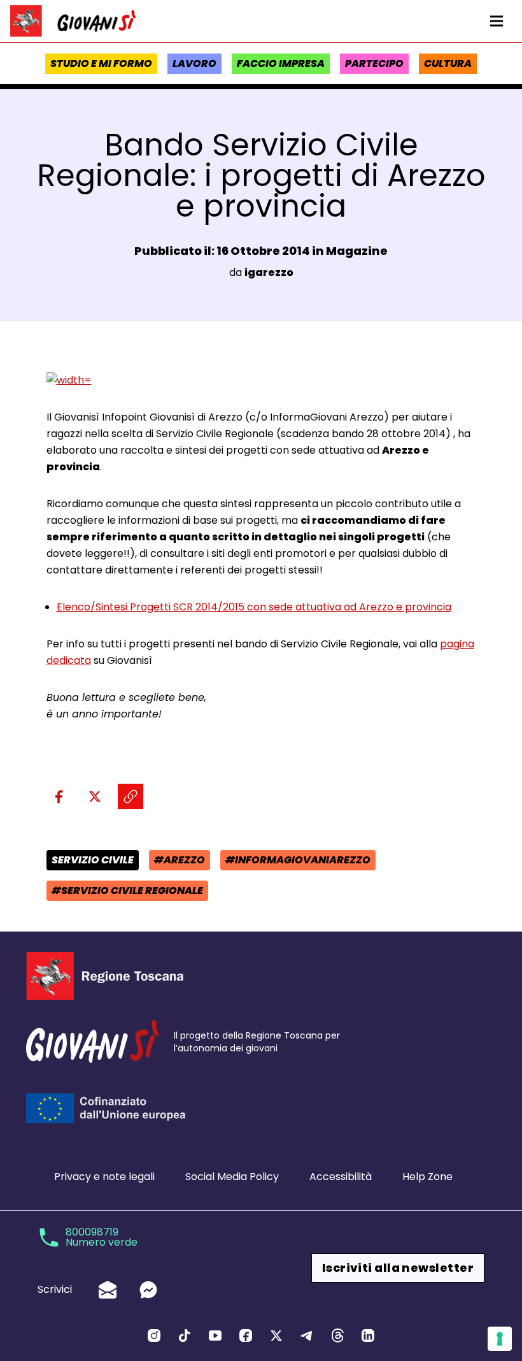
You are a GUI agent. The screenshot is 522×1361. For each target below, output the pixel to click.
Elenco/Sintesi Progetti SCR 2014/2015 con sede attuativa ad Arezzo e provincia (254, 607)
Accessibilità (340, 1176)
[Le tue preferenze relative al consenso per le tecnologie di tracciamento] (500, 1339)
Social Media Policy (232, 1176)
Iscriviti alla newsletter (398, 1268)
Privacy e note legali (104, 1176)
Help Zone (427, 1176)
